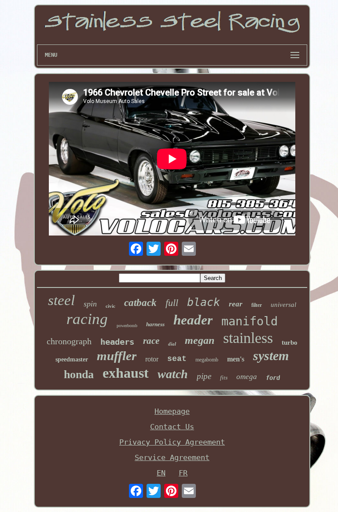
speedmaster (71, 359)
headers (117, 341)
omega (246, 376)
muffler (116, 356)
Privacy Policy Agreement (172, 442)
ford (273, 377)
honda (79, 374)
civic (110, 306)
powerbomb (127, 325)
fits (224, 377)
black (203, 302)
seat (177, 358)
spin (90, 303)
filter (256, 305)
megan (199, 340)
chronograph (69, 341)
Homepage (172, 411)
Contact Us (172, 426)
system (271, 355)
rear (235, 304)
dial (172, 343)
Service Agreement (172, 457)
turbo (290, 342)
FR (183, 472)
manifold (249, 321)
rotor (151, 359)
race (151, 340)
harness (155, 324)
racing (87, 319)
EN (161, 472)
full (171, 302)
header (193, 320)
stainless (248, 338)
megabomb (206, 360)
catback (140, 302)
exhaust (126, 373)
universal (283, 304)
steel (61, 300)
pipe (204, 376)
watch (173, 374)
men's (235, 359)
